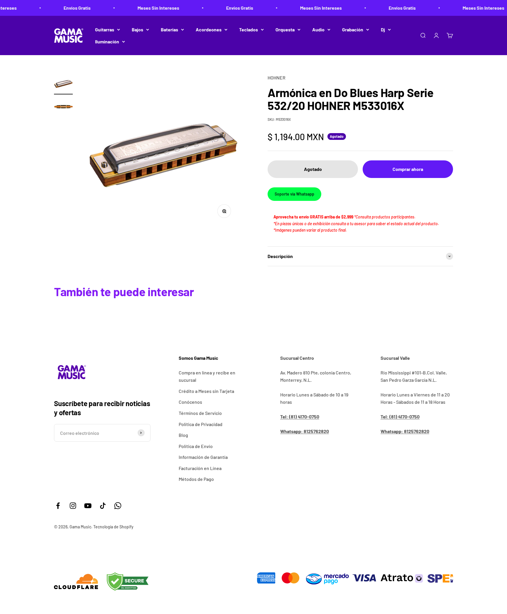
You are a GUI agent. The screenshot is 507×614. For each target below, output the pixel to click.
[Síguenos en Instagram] (73, 506)
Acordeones (209, 29)
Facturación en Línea (200, 468)
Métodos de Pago (196, 479)
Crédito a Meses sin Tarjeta (206, 391)
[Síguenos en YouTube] (88, 506)
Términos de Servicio (200, 413)
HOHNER (276, 77)
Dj (383, 29)
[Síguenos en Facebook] (58, 506)
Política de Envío (196, 446)
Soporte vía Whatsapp (294, 193)
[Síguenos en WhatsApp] (118, 506)
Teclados (248, 29)
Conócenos (190, 402)
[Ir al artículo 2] (63, 107)
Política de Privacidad (200, 424)
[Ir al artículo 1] (63, 84)
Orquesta (285, 29)
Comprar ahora (408, 169)
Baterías (169, 29)
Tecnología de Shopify (113, 526)
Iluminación (107, 41)
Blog (183, 435)
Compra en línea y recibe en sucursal (207, 376)
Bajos (137, 29)
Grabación (352, 29)
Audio (318, 29)
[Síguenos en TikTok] (103, 506)
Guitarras (104, 29)
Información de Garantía (203, 457)
